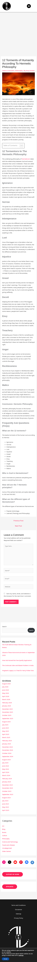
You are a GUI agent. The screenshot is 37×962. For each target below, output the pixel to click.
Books (4, 832)
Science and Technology (10, 842)
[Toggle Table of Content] (20, 145)
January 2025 (6, 744)
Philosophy (19, 70)
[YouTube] (15, 862)
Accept (5, 959)
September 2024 (7, 756)
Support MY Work (12, 874)
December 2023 (7, 785)
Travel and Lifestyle (8, 845)
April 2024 (5, 772)
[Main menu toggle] (29, 6)
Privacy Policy (18, 918)
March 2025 (6, 737)
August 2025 (6, 722)
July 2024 (5, 763)
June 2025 (5, 728)
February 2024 (7, 778)
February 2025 (7, 741)
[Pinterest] (21, 862)
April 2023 (5, 810)
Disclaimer (18, 909)
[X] (9, 862)
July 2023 (5, 801)
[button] (34, 6)
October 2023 (6, 791)
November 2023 (7, 788)
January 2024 (6, 782)
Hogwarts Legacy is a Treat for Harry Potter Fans (18, 670)
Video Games (6, 851)
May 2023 (5, 807)
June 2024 (5, 766)
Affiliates (9, 886)
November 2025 (7, 712)
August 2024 (6, 760)
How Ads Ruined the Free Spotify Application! (17, 660)
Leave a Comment (8, 70)
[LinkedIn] (32, 862)
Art (3, 826)
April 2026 (5, 696)
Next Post (18, 526)
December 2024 (7, 747)
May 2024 (5, 769)
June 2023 (5, 804)
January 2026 (6, 706)
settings (21, 955)
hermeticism (26, 159)
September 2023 (7, 794)
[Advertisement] (18, 31)
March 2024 (6, 775)
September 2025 (7, 718)
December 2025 (7, 709)
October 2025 (6, 715)
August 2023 (6, 798)
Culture (4, 835)
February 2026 (7, 703)
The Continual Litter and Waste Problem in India (17, 665)
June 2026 (5, 690)
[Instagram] (4, 862)
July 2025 (5, 725)
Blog (3, 829)
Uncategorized (7, 848)
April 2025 (5, 734)
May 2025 (5, 731)
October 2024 (6, 753)
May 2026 (5, 693)
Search (4, 626)
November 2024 (7, 750)
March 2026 (6, 699)
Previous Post (18, 521)
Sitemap (18, 914)
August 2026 (6, 684)
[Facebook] (26, 862)
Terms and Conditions (18, 905)
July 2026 (5, 687)
